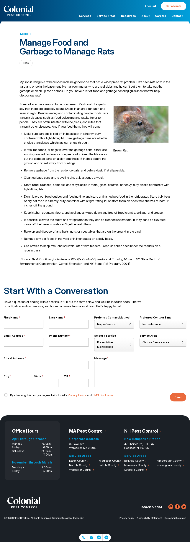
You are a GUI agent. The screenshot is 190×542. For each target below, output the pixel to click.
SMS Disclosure (102, 395)
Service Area (148, 335)
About (145, 15)
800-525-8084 (151, 507)
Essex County (77, 460)
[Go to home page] (24, 507)
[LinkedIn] (183, 506)
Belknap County (134, 460)
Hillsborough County (169, 460)
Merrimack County (135, 465)
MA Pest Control (86, 431)
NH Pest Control (141, 431)
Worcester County (80, 469)
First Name (12, 317)
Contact (177, 15)
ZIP (67, 376)
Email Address (14, 335)
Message (101, 358)
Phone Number (60, 335)
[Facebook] (177, 506)
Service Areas (106, 15)
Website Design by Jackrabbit (68, 518)
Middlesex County (110, 460)
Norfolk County (78, 465)
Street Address (15, 358)
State (38, 376)
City (7, 376)
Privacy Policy (77, 395)
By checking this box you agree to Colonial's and (61, 395)
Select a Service (105, 335)
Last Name (57, 317)
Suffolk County (108, 465)
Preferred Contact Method (112, 317)
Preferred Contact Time (155, 317)
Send (178, 397)
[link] (83, 537)
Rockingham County (169, 465)
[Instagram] (170, 506)
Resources (128, 15)
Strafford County (134, 469)
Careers (160, 15)
